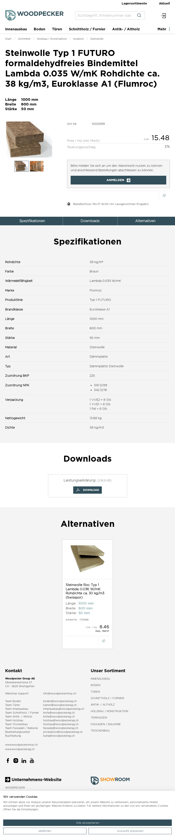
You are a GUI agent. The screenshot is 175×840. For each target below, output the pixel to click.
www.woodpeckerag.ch (20, 749)
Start (8, 38)
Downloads (90, 221)
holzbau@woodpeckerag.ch (61, 720)
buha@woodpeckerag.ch (59, 735)
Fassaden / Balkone (106, 724)
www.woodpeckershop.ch (21, 744)
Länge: (71, 603)
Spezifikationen (32, 221)
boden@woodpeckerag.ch (60, 701)
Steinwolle (96, 38)
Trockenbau (100, 730)
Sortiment (24, 38)
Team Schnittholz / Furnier (22, 712)
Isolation (78, 38)
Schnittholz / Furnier (87, 29)
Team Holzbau (14, 720)
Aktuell (164, 3)
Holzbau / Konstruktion (52, 38)
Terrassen (99, 717)
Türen (57, 29)
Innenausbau (16, 29)
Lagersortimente (134, 3)
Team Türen (12, 705)
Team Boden (13, 701)
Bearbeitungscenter (17, 731)
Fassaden (19, 728)
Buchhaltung (13, 735)
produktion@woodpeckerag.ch (63, 731)
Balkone (33, 728)
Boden (39, 29)
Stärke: (71, 613)
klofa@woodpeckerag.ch (59, 712)
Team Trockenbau (16, 724)
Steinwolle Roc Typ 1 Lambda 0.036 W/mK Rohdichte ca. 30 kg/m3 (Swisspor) (85, 591)
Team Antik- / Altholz (18, 716)
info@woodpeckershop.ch (59, 693)
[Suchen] (139, 15)
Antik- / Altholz (126, 29)
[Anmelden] (164, 15)
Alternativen (145, 221)
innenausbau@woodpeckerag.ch (63, 708)
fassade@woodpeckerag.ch (60, 728)
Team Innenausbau (16, 708)
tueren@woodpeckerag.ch (60, 705)
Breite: (71, 608)
